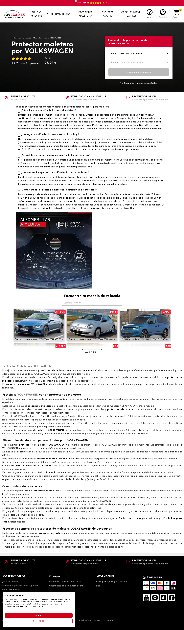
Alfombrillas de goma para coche (66, 586)
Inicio (14, 38)
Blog (98, 586)
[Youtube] (146, 597)
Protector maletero (85, 14)
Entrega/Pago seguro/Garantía (112, 582)
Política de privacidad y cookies (86, 620)
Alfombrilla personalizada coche (65, 582)
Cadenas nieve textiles (131, 14)
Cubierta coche (107, 14)
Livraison (108, 620)
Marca (113, 53)
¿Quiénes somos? (10, 582)
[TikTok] (163, 597)
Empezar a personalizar (138, 72)
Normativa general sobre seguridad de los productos (20, 588)
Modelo (114, 62)
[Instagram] (155, 597)
